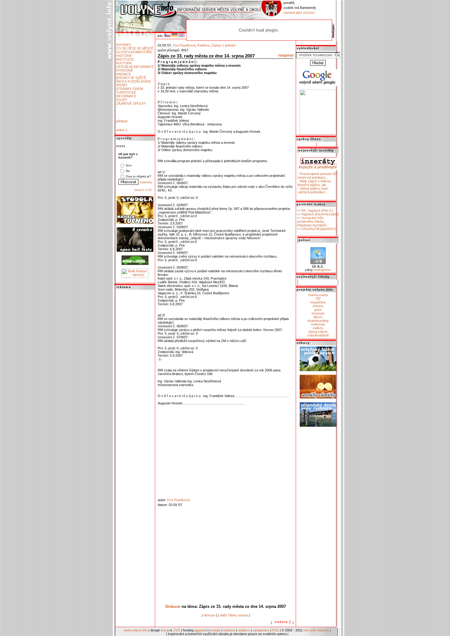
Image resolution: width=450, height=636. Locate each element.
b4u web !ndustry (316, 630)
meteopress (322, 270)
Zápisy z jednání (223, 45)
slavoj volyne (318, 331)
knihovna (318, 324)
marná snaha (318, 295)
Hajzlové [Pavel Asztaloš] (320, 214)
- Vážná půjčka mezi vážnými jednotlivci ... (313, 190)
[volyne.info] (318, 133)
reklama (229, 630)
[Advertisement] (135, 382)
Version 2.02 (143, 190)
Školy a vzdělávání (133, 81)
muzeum (318, 313)
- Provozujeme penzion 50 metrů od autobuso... (317, 175)
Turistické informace (126, 94)
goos (318, 309)
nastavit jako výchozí (299, 12)
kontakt (214, 630)
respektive (318, 302)
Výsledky (145, 182)
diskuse (209, 615)
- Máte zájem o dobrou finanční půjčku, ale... (314, 183)
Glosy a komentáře (134, 52)
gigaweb (200, 630)
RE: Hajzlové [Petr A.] (317, 210)
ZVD (176, 630)
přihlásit (121, 121)
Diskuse (172, 606)
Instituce (125, 59)
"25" (318, 298)
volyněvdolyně (318, 335)
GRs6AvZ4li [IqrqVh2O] (318, 229)
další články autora (234, 615)
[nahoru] (282, 622)
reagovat (286, 55)
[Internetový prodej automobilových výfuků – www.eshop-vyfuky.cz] (135, 264)
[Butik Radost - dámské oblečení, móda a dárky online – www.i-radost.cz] (135, 277)
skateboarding (317, 320)
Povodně (124, 70)
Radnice (123, 74)
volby (121, 100)
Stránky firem (129, 89)
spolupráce (261, 630)
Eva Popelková (184, 45)
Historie (124, 56)
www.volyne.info (136, 630)
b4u (164, 630)
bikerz (318, 317)
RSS (275, 630)
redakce (244, 630)
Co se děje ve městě (134, 48)
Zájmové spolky (131, 103)
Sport (122, 85)
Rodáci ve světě (131, 78)
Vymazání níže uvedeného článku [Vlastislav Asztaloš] (311, 221)
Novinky (123, 44)
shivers (318, 306)
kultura (318, 328)
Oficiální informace (135, 67)
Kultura (123, 63)
